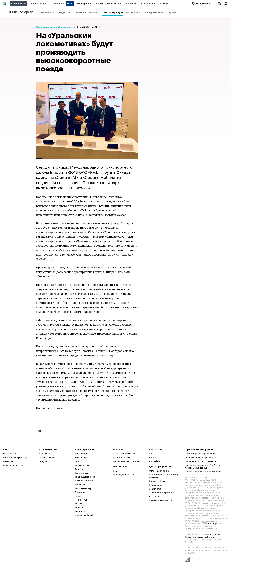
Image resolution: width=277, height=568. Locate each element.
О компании (9, 453)
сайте (60, 408)
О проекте (172, 12)
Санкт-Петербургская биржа (199, 536)
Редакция (8, 461)
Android (153, 457)
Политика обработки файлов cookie (203, 471)
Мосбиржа (215, 534)
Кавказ (78, 503)
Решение (94, 12)
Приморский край (84, 514)
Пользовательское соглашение (200, 461)
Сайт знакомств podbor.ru (162, 492)
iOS (151, 453)
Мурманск (80, 511)
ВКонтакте (44, 453)
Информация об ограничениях (200, 453)
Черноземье (81, 499)
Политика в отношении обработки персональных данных (202, 466)
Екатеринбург (67, 27)
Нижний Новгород (84, 480)
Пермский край (82, 484)
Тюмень (78, 495)
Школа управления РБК (160, 500)
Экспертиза (79, 12)
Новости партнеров (112, 12)
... (173, 3)
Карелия (79, 507)
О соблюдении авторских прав (200, 457)
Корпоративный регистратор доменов (163, 475)
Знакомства (155, 488)
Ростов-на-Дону (83, 488)
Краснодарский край (85, 476)
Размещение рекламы (14, 464)
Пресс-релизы (134, 12)
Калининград (81, 472)
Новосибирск (82, 457)
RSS (115, 470)
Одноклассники (47, 457)
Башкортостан (82, 464)
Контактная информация (15, 457)
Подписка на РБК (121, 457)
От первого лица (154, 12)
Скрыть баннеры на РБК (125, 453)
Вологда (79, 468)
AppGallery (154, 461)
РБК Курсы (154, 496)
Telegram (43, 461)
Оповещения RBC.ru (123, 474)
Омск (77, 461)
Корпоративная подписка (126, 461)
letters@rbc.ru (215, 523)
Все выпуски (47, 12)
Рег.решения (155, 484)
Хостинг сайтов (157, 480)
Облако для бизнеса (159, 470)
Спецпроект (63, 12)
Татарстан (80, 491)
